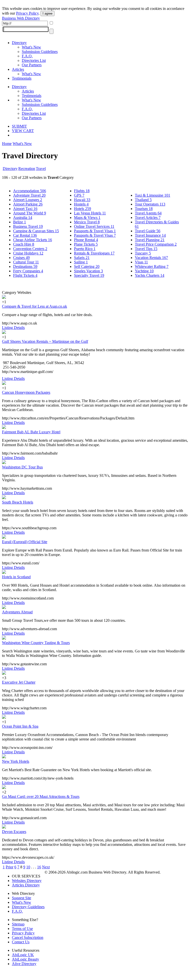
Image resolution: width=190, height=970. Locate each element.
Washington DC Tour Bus (22, 467)
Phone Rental (86, 240)
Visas (141, 262)
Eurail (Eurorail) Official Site (24, 542)
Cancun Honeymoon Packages (26, 392)
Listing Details (13, 327)
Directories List (34, 60)
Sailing (81, 262)
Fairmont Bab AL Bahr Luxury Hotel (31, 432)
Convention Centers (30, 249)
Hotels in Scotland (16, 577)
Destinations (25, 266)
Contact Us (20, 942)
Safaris (82, 257)
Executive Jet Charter (18, 682)
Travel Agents (148, 213)
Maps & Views (87, 217)
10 (28, 867)
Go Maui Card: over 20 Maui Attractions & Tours (40, 796)
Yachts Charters (149, 275)
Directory (19, 43)
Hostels (81, 204)
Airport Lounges (27, 200)
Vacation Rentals (151, 257)
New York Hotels (15, 761)
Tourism (144, 209)
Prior (9, 867)
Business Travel (28, 226)
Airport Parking (28, 204)
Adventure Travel (29, 195)
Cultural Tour (26, 262)
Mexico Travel (87, 222)
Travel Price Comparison (156, 244)
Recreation (26, 168)
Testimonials (21, 78)
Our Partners (32, 65)
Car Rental (25, 235)
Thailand (143, 200)
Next (46, 867)
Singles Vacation (88, 271)
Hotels (82, 209)
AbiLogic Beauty (25, 959)
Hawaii (82, 200)
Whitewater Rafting (151, 266)
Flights (82, 191)
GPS (79, 195)
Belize (19, 222)
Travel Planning (150, 240)
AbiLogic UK (23, 955)
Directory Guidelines (28, 907)
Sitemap (18, 924)
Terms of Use (22, 928)
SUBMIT (19, 126)
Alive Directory (24, 964)
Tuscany (143, 253)
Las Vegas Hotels (90, 213)
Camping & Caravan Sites (36, 231)
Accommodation (29, 191)
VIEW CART (23, 131)
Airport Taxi (25, 209)
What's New (31, 47)
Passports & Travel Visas (95, 231)
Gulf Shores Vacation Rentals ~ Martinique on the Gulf (45, 341)
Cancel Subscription (27, 937)
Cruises (21, 257)
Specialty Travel (89, 275)
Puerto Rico (84, 249)
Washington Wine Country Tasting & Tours (36, 643)
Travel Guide (147, 231)
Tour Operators (150, 204)
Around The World (29, 213)
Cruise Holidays (28, 253)
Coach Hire (23, 244)
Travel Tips (146, 249)
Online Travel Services (94, 226)
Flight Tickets (25, 275)
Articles (18, 69)
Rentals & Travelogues (94, 253)
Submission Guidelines (40, 51)
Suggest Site (21, 898)
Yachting (144, 271)
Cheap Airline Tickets (32, 240)
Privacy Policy (27, 13)
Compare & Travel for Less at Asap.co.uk (34, 306)
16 (39, 867)
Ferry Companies (28, 271)
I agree (47, 13)
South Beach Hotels (17, 502)
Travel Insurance (150, 235)
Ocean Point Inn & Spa (20, 726)
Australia (22, 217)
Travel (41, 168)
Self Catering (86, 266)
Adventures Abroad (17, 612)
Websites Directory (27, 880)
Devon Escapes (14, 832)
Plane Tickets (86, 244)
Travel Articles (148, 217)
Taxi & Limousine (152, 195)
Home (7, 143)
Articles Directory (26, 885)
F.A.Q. (27, 56)
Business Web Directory (21, 18)
